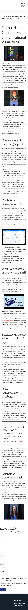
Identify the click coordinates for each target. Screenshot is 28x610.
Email (3, 564)
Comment (4, 538)
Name (3, 556)
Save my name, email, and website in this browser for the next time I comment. (14, 579)
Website (3, 571)
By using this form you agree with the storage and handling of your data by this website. (14, 584)
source (22, 441)
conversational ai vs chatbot (8, 320)
